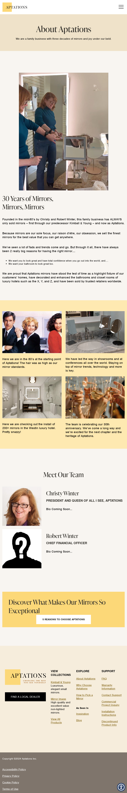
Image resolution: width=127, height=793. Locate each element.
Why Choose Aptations (84, 686)
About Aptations (85, 678)
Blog (79, 720)
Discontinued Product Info (110, 723)
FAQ (104, 678)
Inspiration (82, 714)
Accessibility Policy (14, 769)
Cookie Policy (10, 782)
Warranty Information (108, 686)
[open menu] (121, 7)
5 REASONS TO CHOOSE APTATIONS (63, 619)
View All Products (56, 720)
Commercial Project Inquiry (110, 703)
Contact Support (112, 695)
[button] (121, 787)
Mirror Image (58, 699)
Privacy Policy (10, 776)
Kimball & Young (60, 682)
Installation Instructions (109, 713)
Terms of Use (10, 789)
